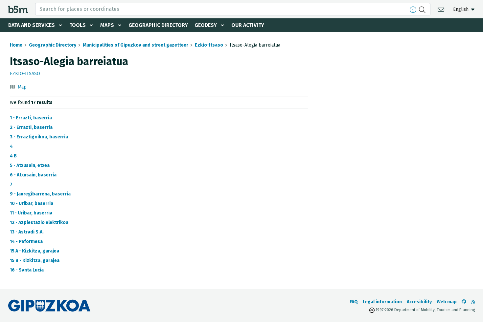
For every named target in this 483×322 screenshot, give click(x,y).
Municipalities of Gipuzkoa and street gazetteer (135, 45)
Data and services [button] (31, 25)
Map (22, 87)
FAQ (354, 302)
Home (16, 45)
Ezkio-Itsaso (209, 45)
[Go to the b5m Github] (464, 302)
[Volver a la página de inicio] (18, 9)
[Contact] (442, 9)
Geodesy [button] (206, 25)
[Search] (423, 9)
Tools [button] (77, 25)
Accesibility (419, 302)
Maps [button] (107, 25)
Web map (447, 302)
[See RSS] (473, 302)
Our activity (247, 25)
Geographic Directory (158, 25)
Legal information (382, 302)
